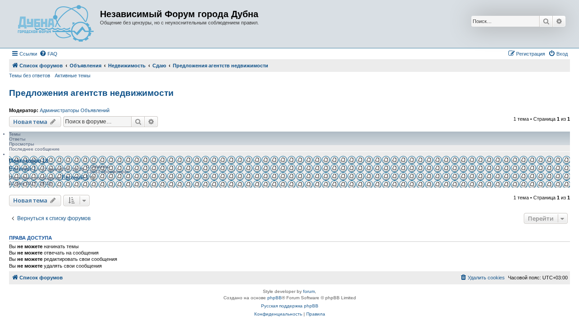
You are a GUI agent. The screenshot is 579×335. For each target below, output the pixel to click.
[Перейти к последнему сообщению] (93, 177)
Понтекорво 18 (28, 161)
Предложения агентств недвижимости (91, 93)
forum (309, 291)
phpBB (274, 297)
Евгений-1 (22, 168)
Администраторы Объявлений (74, 110)
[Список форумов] (55, 24)
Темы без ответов (29, 75)
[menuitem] (48, 53)
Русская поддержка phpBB (289, 305)
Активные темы (72, 75)
